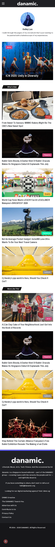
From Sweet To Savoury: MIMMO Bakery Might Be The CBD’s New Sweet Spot (26, 124)
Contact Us (6, 517)
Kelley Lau (27, 29)
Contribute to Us (9, 509)
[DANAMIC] (27, 3)
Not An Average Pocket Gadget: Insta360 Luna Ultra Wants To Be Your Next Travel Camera (26, 240)
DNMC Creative (8, 497)
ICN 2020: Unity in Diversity (22, 76)
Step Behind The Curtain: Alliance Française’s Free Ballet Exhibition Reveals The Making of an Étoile (25, 442)
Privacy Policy (8, 513)
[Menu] (3, 4)
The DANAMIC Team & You (13, 501)
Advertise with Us (9, 505)
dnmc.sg (46, 491)
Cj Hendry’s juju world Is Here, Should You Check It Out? (25, 403)
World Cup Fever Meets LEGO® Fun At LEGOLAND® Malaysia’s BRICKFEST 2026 (26, 201)
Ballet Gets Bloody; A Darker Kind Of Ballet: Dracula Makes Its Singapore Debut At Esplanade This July (26, 162)
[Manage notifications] (6, 541)
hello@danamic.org (27, 486)
